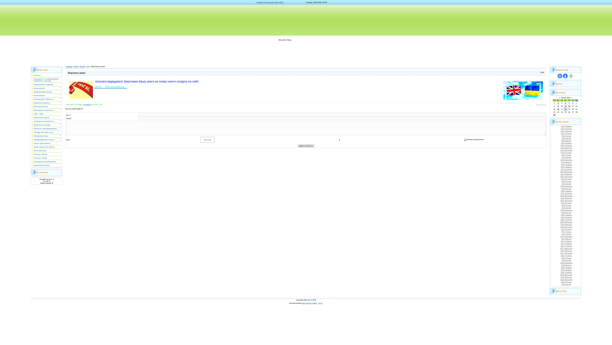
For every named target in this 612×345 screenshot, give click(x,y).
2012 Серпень (566, 129)
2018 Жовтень (566, 277)
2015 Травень (566, 191)
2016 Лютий (566, 208)
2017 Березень (566, 237)
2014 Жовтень (566, 174)
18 (88, 66)
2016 (76, 66)
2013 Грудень (566, 153)
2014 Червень (566, 167)
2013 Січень (566, 136)
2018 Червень (566, 270)
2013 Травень (566, 143)
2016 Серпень (566, 220)
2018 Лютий (566, 260)
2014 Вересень (566, 172)
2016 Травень (566, 215)
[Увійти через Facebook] (565, 76)
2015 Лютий (566, 184)
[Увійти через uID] (559, 76)
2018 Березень (566, 263)
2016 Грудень (566, 229)
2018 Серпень (566, 272)
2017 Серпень (566, 246)
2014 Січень (566, 155)
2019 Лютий (566, 284)
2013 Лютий (566, 138)
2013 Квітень (566, 141)
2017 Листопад (566, 253)
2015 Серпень (566, 193)
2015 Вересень (566, 196)
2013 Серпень (566, 145)
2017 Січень (566, 232)
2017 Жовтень (566, 251)
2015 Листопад (566, 201)
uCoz (320, 303)
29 (554, 115)
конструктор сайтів (309, 303)
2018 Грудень (566, 282)
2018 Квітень (566, 265)
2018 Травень (566, 268)
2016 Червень (566, 217)
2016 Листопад (566, 227)
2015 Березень (566, 186)
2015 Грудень (566, 203)
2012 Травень (566, 126)
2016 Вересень (566, 222)
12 (569, 106)
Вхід (276, 2)
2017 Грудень (566, 256)
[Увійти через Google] (570, 76)
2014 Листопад (566, 177)
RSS (281, 2)
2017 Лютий (566, 234)
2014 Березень (566, 160)
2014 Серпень (566, 169)
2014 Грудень (566, 179)
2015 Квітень (566, 189)
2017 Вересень (566, 248)
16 (558, 109)
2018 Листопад (566, 280)
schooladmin (87, 104)
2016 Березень (566, 210)
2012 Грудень (566, 133)
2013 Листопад (566, 150)
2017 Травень (566, 241)
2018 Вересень (566, 275)
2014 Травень (566, 165)
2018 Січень (566, 258)
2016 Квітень (566, 213)
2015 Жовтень (566, 198)
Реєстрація (269, 2)
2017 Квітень (566, 239)
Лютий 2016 (565, 98)
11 (565, 106)
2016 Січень (566, 205)
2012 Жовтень (566, 131)
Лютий (82, 66)
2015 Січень (566, 181)
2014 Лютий (566, 157)
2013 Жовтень (566, 148)
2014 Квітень (566, 162)
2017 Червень (566, 244)
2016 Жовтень (566, 225)
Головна (260, 2)
